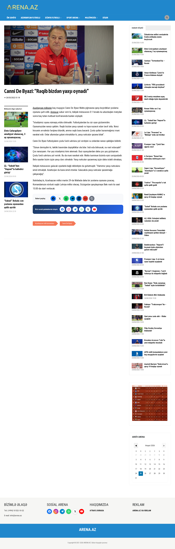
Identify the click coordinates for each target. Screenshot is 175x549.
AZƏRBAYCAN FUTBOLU (30, 17)
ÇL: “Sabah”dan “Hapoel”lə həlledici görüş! (13, 169)
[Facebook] (53, 198)
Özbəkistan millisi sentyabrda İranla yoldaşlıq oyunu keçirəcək (156, 37)
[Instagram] (68, 209)
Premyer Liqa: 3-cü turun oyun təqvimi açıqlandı (154, 260)
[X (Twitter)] (59, 198)
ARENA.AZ (87, 529)
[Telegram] (72, 198)
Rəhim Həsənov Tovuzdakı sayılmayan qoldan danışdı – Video (155, 233)
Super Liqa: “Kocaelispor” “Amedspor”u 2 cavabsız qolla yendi (156, 170)
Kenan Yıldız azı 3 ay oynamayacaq (152, 109)
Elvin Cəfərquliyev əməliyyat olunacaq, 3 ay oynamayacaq (14, 134)
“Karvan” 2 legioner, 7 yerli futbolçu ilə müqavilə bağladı (155, 272)
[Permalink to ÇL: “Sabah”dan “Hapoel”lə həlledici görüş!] (16, 155)
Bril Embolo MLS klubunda (154, 295)
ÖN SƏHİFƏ (11, 17)
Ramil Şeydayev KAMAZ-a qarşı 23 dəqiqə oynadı (154, 195)
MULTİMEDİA (90, 17)
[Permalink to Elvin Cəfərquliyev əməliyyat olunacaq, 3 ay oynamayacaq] (16, 120)
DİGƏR (105, 17)
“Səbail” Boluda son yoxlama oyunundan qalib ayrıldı (14, 204)
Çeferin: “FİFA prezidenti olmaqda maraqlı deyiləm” (154, 86)
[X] (88, 209)
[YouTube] (94, 209)
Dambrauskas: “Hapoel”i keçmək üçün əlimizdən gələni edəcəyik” (154, 247)
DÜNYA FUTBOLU (52, 17)
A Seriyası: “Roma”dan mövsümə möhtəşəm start (154, 157)
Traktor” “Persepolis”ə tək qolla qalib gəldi (155, 183)
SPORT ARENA (72, 17)
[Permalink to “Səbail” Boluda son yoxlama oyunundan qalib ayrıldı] (16, 190)
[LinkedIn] (79, 198)
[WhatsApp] (66, 198)
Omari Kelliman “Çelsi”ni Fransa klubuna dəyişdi (154, 74)
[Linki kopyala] (91, 198)
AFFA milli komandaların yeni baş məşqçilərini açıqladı (155, 353)
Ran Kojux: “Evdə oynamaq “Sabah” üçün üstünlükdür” (154, 284)
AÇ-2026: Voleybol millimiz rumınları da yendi (155, 219)
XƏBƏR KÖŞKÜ (137, 28)
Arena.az (54, 112)
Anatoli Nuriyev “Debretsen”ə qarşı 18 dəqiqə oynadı (156, 365)
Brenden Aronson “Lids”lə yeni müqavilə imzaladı (154, 341)
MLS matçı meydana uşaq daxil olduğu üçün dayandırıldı (156, 97)
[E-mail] (85, 198)
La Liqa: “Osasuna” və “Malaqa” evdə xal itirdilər (154, 133)
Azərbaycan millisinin (42, 107)
